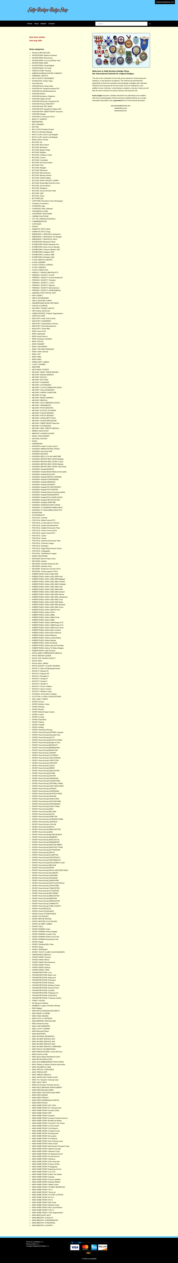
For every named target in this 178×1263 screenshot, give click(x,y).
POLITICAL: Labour (39, 536)
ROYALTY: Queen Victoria (41, 689)
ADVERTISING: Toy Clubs (42, 68)
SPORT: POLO (37, 926)
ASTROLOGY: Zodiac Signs (42, 81)
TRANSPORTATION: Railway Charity (46, 985)
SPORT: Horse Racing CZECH (43, 766)
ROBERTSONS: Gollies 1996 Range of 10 (47, 622)
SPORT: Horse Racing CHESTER (44, 763)
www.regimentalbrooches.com (120, 105)
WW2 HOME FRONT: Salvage (43, 1177)
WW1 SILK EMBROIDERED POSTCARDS (48, 1062)
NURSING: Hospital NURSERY (43, 484)
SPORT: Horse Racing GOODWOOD (45, 791)
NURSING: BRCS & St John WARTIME (46, 456)
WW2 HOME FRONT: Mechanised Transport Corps (50, 1146)
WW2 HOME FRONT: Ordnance (43, 1159)
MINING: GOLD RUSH (40, 431)
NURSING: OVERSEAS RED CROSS (46, 505)
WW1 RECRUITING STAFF (42, 1059)
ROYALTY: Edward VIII (40, 674)
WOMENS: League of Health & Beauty (46, 1006)
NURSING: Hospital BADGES (43, 469)
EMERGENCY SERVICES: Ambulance (46, 234)
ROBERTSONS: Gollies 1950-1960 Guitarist (48, 592)
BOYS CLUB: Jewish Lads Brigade (45, 137)
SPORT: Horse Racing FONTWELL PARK (47, 783)
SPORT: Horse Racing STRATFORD (45, 886)
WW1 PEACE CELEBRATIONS (44, 1049)
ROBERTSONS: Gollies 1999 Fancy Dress (48, 628)
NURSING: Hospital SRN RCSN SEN (46, 500)
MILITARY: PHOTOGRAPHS (42, 408)
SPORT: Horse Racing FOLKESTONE (46, 781)
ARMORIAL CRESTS (40, 76)
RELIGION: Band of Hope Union (44, 559)
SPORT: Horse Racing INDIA (42, 809)
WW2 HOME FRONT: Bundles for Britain (47, 1121)
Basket (43, 24)
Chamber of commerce (40, 203)
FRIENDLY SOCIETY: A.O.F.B (43, 275)
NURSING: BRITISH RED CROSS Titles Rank (49, 467)
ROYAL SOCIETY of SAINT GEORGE (46, 666)
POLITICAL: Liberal (39, 538)
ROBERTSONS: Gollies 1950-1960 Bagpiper (48, 579)
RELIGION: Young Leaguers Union (45, 571)
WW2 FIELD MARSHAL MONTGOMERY (47, 1087)
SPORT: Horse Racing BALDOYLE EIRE (47, 740)
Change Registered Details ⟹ (37, 1246)
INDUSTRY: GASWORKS (41, 321)
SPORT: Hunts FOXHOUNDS (43, 911)
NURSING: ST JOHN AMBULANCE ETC (47, 510)
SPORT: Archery (38, 702)
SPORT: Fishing (38, 722)
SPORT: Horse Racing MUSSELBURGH (47, 834)
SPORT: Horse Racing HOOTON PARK (46, 801)
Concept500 (91, 1259)
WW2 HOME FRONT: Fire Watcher (44, 1138)
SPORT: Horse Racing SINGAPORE (45, 880)
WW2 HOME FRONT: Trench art (44, 1192)
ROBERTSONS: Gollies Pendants (44, 643)
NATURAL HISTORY (40, 439)
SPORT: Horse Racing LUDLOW (44, 824)
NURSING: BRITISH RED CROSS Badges (48, 459)
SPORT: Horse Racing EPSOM (43, 773)
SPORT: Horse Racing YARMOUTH (45, 903)
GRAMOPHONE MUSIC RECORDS (45, 303)
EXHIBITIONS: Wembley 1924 (43, 257)
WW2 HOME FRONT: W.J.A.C (43, 1197)
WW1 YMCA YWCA (39, 1082)
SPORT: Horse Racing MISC (42, 832)
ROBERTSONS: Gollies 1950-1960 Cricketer (48, 582)
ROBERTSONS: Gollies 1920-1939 (45, 574)
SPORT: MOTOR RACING (41, 919)
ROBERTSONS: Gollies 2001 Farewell (46, 630)
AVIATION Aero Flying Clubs (42, 86)
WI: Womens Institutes (40, 1003)
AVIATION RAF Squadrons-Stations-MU (46, 109)
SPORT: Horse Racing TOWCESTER (46, 888)
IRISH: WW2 (36, 359)
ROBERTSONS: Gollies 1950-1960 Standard (48, 604)
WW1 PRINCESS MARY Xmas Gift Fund (47, 1052)
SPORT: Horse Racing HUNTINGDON (46, 804)
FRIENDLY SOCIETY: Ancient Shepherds (47, 277)
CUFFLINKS (36, 224)
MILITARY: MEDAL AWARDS (42, 398)
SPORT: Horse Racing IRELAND (44, 811)
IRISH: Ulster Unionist (40, 352)
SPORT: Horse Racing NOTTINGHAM (46, 850)
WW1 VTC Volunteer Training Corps (45, 1080)
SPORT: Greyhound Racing (42, 730)
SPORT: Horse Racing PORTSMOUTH (46, 860)
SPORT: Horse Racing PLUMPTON (45, 855)
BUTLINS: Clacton (39, 157)
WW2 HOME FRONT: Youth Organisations (47, 1213)
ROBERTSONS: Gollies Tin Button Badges (48, 648)
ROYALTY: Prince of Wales (42, 686)
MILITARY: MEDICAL (40, 400)
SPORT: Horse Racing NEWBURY (45, 837)
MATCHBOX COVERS (40, 369)
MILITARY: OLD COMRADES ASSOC (46, 403)
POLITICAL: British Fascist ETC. (44, 520)
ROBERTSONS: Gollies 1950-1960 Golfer (47, 589)
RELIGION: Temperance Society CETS (46, 569)
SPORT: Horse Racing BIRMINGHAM (46, 748)
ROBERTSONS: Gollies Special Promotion (48, 645)
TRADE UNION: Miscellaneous (43, 962)
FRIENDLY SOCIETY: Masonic (43, 285)
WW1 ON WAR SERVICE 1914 (43, 1039)
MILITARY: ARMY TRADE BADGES (45, 372)
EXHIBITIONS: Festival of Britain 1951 (46, 249)
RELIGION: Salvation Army (42, 566)
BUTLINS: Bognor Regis (41, 150)
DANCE (35, 226)
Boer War (35, 127)
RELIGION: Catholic (39, 561)
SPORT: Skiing (37, 947)
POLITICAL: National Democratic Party (46, 541)
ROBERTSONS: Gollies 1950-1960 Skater (47, 602)
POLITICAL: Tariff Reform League (44, 553)
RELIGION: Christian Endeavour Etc (45, 564)
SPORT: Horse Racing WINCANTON (45, 896)
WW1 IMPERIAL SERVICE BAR (44, 1021)
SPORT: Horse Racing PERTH (43, 852)
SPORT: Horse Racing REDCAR (44, 865)
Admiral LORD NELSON (41, 53)
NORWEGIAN (37, 444)
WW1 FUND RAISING (40, 1016)
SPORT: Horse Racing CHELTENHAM (46, 758)
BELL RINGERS (38, 124)
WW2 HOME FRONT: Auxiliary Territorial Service (50, 1118)
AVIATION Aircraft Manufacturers (44, 91)
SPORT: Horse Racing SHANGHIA (45, 878)
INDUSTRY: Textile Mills (41, 329)
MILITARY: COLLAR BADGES (43, 390)
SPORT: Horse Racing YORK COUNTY (46, 906)
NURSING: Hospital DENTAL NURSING (47, 477)
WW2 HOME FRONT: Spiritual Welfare (46, 1182)
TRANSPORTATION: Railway (43, 983)
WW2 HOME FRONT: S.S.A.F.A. (44, 1172)
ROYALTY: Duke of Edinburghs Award (46, 668)
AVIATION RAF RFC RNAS (42, 106)
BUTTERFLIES (37, 198)
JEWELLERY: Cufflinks (40, 362)
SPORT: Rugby (37, 942)
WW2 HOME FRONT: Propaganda (44, 1167)
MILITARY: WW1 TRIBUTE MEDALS (45, 428)
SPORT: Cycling (38, 717)
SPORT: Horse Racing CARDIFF (44, 753)
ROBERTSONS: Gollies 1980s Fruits (45, 617)
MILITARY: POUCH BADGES (43, 415)
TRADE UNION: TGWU (40, 970)
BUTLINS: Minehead (39, 170)
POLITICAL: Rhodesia (40, 546)
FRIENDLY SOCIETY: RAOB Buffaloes (46, 290)
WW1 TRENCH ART (39, 1072)
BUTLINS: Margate (39, 168)
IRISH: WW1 (36, 357)
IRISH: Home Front (39, 331)
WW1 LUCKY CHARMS (41, 1029)
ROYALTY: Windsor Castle (42, 691)
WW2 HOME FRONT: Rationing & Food (46, 1169)
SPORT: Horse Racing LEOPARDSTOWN (47, 819)
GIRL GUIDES (37, 295)
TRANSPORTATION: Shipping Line (45, 993)
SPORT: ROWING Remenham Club (45, 939)
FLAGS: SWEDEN (39, 267)
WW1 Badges (37, 1008)
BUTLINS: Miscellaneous (41, 173)
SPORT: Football (38, 725)
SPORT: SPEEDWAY (40, 949)
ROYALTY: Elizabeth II (40, 676)
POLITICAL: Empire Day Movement (45, 525)
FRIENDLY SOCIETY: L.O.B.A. (43, 283)
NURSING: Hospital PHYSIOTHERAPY (46, 487)
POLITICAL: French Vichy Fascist (44, 530)
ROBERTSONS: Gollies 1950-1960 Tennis (47, 607)
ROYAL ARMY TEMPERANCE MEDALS (47, 653)
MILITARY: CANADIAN (40, 382)
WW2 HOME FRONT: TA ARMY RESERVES (48, 1187)
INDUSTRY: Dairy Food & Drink (43, 318)
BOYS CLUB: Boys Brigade (42, 132)
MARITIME (36, 367)
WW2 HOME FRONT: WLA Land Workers (47, 1207)
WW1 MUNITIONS (39, 1034)
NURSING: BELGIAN (40, 454)
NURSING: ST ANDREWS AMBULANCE (47, 507)
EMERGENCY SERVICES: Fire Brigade (47, 237)
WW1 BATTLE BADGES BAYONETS (46, 1011)
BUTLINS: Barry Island (40, 145)
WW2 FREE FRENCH (40, 1098)
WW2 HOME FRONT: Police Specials (46, 1161)
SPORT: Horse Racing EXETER (44, 776)
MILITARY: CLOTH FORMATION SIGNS (47, 387)
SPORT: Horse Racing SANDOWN (45, 875)
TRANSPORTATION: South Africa (44, 995)
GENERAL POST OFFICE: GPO (44, 293)
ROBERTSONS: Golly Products (43, 651)
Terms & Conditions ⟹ (34, 1242)
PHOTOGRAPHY (38, 515)
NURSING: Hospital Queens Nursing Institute (48, 492)
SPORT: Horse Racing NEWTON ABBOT (47, 845)
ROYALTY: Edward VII (40, 671)
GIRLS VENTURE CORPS (42, 301)
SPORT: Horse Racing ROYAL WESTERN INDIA (50, 870)
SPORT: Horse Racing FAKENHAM (45, 778)
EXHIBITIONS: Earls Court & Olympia (46, 247)
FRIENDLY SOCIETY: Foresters (44, 280)
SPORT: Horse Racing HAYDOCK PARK (47, 794)
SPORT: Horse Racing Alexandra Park (46, 735)
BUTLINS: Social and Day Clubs (44, 191)
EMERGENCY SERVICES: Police (44, 239)
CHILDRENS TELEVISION (42, 214)
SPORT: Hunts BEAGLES (41, 909)
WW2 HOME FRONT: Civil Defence (45, 1128)
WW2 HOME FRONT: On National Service (47, 1154)
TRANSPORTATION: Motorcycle (44, 978)
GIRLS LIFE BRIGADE (40, 298)
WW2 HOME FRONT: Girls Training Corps (47, 1141)
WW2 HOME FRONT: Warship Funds (45, 1205)
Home (29, 24)
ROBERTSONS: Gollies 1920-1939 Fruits (47, 576)
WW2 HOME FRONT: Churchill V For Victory (48, 1123)
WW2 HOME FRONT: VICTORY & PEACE (47, 1195)
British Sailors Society (40, 140)
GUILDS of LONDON (39, 306)
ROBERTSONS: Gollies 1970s (43, 612)
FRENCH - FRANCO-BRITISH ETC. (45, 272)
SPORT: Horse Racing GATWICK (44, 788)
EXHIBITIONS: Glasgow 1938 (43, 252)
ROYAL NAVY (37, 661)
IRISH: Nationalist (38, 334)
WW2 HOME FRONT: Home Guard (45, 1144)
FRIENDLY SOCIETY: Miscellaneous (45, 288)
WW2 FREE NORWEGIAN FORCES (45, 1100)
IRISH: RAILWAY (38, 344)
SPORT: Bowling (38, 707)
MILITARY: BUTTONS (40, 380)
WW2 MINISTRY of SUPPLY (42, 1225)
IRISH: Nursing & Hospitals (42, 339)
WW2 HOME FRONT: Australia (43, 1115)
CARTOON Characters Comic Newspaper (47, 201)
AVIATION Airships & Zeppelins (43, 96)
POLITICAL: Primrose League (43, 543)
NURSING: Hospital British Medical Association (49, 472)
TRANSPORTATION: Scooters (43, 990)
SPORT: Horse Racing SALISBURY (45, 873)
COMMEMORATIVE (39, 221)
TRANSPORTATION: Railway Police (45, 988)
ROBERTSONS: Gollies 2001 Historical (46, 633)
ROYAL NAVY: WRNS (40, 663)
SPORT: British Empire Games (43, 712)
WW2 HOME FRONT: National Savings (46, 1149)
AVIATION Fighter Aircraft (41, 99)
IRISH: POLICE (37, 341)
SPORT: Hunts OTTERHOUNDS (44, 914)
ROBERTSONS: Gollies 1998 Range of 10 (47, 625)
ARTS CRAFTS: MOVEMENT (43, 78)
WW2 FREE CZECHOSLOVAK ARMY (46, 1093)
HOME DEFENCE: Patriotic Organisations (47, 313)
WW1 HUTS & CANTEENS (42, 1018)
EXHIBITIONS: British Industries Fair (45, 244)
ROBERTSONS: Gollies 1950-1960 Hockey (48, 594)
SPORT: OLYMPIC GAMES (42, 924)
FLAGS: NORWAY (39, 262)
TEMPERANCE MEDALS (41, 955)
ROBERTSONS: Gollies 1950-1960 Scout (47, 599)
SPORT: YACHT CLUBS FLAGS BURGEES (48, 952)
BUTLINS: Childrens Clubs (42, 155)
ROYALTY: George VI (40, 684)
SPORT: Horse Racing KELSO (43, 814)
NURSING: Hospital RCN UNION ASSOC (47, 497)
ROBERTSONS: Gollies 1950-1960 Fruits (47, 587)
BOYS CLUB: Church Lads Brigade (45, 134)
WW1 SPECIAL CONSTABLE (43, 1069)
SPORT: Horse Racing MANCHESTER (46, 829)
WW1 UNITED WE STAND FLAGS (45, 1077)
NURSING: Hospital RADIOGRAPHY (45, 495)
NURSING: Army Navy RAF (42, 451)
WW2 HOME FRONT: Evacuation (44, 1136)
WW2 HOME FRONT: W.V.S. (42, 1200)
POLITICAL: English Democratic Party (46, 528)
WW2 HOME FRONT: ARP (42, 1113)
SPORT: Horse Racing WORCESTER (46, 901)
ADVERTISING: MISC (40, 63)
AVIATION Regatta (39, 114)
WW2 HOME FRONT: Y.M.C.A (43, 1210)
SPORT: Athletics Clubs (40, 704)
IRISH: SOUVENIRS (39, 347)
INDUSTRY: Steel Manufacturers (44, 326)
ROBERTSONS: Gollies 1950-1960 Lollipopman (50, 597)
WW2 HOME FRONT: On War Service (46, 1156)
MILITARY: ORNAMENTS (41, 405)
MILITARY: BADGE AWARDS (43, 375)
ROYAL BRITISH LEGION (41, 656)
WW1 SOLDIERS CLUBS (41, 1067)
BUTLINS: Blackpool (39, 147)
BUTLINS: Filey (38, 165)
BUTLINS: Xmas (38, 196)
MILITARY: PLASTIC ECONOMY (44, 410)
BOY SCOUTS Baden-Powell (43, 129)
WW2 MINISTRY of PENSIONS (43, 1223)
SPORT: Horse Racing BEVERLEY (45, 745)
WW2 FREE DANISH (40, 1095)
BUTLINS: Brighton (39, 152)
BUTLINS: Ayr (37, 142)
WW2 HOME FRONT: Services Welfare (46, 1179)
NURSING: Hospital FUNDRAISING (45, 479)
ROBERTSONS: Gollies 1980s (43, 615)
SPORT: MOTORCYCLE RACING (44, 921)
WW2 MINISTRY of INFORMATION (45, 1220)
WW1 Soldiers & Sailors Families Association (48, 1064)
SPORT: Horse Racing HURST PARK (46, 806)
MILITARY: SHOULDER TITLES (44, 418)
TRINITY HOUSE (38, 1001)
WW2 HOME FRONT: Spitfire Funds (45, 1184)
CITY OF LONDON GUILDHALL (44, 219)
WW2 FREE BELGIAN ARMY (43, 1090)
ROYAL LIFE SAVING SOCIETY (44, 658)
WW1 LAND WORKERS (41, 1026)
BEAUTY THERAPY (39, 119)
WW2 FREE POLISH (39, 1103)
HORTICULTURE (38, 316)
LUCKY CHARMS (38, 364)
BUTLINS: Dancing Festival (42, 163)
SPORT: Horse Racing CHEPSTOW (45, 760)
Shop (36, 24)
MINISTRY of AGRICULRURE (43, 433)
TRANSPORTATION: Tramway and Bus (46, 998)
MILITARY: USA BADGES (41, 426)
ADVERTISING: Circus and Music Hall (46, 60)
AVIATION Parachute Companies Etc (45, 101)
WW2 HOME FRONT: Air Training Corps (46, 1108)
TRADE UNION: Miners (40, 960)
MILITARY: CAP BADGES (41, 385)
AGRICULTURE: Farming (41, 71)
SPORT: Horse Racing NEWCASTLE (45, 840)
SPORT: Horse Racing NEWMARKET (46, 842)
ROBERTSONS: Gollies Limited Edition (46, 638)
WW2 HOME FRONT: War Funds (44, 1202)
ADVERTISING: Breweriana (42, 58)
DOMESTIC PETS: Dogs (41, 232)
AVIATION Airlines (38, 94)
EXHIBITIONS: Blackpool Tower (44, 242)
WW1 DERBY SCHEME (41, 1013)
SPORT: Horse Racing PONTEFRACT (46, 857)
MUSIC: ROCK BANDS (40, 436)
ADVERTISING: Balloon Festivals (44, 55)
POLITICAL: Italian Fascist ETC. (44, 533)
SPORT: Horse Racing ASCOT (43, 737)
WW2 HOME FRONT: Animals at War (45, 1110)
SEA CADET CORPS (40, 699)
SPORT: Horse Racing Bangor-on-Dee (46, 742)
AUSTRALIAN (37, 83)
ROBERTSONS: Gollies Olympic (44, 640)
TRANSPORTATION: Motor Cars (44, 975)
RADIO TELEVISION (39, 556)
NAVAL (34, 441)
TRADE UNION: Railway (41, 967)
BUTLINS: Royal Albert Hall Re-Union (46, 183)
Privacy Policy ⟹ (32, 1244)
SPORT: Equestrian (39, 719)
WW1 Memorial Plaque (40, 1031)
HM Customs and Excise (41, 311)
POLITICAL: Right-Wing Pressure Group (46, 548)
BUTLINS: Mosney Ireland (41, 175)
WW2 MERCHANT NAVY (41, 1215)
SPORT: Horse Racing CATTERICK (45, 755)
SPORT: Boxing (38, 709)
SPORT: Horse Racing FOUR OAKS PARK (48, 786)
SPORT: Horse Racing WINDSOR (44, 898)
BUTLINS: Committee (40, 160)
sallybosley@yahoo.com (165, 2)
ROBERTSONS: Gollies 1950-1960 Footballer (49, 584)
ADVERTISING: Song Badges (43, 65)
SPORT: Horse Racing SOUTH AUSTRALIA (48, 883)
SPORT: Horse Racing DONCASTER (46, 771)
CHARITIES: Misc (38, 206)
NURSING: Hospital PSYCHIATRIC (45, 490)
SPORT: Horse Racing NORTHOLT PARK (47, 847)
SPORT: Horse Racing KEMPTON (44, 817)
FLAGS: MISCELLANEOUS (42, 260)
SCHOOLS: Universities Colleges (44, 694)
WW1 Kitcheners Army (40, 1023)
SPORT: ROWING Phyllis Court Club (45, 937)
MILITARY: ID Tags (39, 395)
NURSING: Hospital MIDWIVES (43, 482)
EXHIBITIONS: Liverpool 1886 (43, 255)
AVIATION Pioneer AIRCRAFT (43, 104)
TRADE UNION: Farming (41, 957)
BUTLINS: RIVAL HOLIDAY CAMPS (45, 180)
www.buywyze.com (120, 110)
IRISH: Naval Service (40, 336)
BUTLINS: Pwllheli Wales (41, 178)
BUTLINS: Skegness (39, 188)
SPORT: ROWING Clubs (41, 929)
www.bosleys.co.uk (120, 108)
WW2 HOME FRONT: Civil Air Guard (45, 1126)
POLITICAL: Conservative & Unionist (45, 523)
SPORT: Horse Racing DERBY (43, 768)
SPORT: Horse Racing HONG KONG (45, 799)
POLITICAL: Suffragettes (41, 551)
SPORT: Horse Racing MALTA (43, 827)
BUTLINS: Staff (37, 193)
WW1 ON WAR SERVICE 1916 (43, 1044)
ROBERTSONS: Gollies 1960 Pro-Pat (46, 610)
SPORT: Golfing (38, 727)
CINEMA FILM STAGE (40, 216)
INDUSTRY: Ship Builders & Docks (45, 324)
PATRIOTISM (37, 513)
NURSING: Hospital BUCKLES (43, 474)
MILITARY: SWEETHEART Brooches (45, 423)
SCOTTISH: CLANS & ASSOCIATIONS (46, 696)
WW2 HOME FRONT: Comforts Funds (46, 1131)
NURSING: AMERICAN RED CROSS (46, 449)
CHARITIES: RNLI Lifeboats (42, 209)
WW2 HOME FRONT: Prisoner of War (45, 1164)
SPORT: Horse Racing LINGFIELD (44, 822)
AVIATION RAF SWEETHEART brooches (47, 112)
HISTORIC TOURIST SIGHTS (43, 308)
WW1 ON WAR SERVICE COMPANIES (46, 1046)
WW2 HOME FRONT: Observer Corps (46, 1151)
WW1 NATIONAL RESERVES (43, 1036)
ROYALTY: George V (39, 681)
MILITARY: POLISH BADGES (43, 413)
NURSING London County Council (44, 446)
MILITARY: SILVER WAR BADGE (44, 421)
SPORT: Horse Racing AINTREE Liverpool (47, 732)
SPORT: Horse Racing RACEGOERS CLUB (48, 863)
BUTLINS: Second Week (41, 186)
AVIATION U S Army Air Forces (43, 117)
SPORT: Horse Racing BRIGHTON (45, 750)
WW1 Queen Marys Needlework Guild (46, 1057)
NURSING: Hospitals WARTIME (44, 502)
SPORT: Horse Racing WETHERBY (45, 893)
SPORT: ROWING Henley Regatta (44, 931)
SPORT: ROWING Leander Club (44, 934)
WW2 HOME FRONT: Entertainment (45, 1133)
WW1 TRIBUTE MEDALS (41, 1075)
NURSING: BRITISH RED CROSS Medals (47, 464)
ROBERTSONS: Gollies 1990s (43, 620)
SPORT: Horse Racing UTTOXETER (45, 891)
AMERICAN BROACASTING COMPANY (47, 73)
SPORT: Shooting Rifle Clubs (43, 944)
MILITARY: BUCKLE (39, 377)
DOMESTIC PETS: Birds (41, 229)
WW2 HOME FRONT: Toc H (42, 1190)
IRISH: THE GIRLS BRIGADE (43, 349)
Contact (51, 24)
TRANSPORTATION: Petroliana (44, 980)
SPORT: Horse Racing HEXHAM (44, 796)
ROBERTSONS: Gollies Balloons (44, 635)
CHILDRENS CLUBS (40, 211)
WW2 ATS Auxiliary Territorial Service (45, 1085)
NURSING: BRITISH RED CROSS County (47, 461)
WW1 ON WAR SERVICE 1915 (43, 1041)
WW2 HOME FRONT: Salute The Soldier (47, 1174)
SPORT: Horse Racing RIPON (43, 868)
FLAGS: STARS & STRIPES (42, 265)
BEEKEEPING (37, 122)
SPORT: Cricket (38, 714)
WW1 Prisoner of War (40, 1054)
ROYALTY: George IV (40, 679)
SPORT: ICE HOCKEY (40, 916)
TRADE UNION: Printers (41, 965)
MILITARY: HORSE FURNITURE (44, 392)
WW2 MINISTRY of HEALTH (42, 1218)
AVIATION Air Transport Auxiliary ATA (45, 88)
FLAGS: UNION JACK (40, 270)
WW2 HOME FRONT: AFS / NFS (44, 1105)
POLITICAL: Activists (39, 518)
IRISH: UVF (36, 354)
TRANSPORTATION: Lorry (42, 972)
